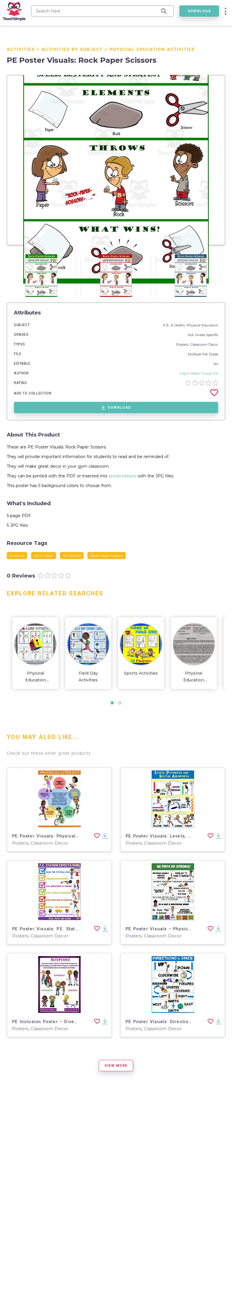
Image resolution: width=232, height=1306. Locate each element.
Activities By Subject (72, 49)
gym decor (43, 555)
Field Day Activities (88, 677)
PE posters (72, 555)
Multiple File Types (203, 354)
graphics (17, 555)
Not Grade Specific (203, 335)
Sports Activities (141, 673)
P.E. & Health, (175, 325)
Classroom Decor (204, 344)
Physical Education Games (193, 677)
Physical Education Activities (152, 49)
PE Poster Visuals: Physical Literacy (54, 836)
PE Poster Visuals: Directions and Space (173, 1022)
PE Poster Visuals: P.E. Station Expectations (63, 929)
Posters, (183, 344)
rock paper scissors (106, 555)
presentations (122, 475)
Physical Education (202, 325)
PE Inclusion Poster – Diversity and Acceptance (68, 1022)
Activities (21, 49)
